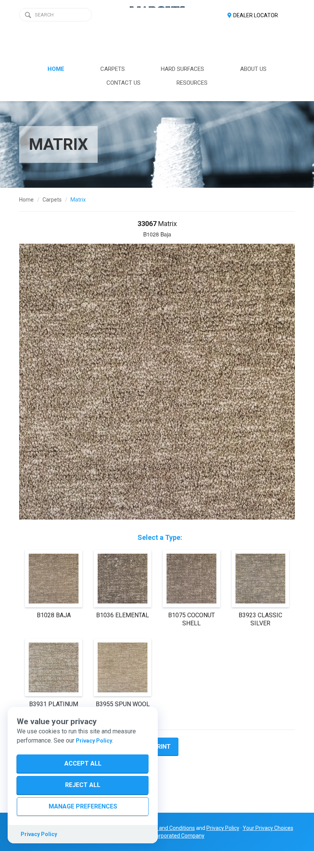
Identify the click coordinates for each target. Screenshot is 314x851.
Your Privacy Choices (268, 828)
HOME (55, 69)
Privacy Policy (94, 741)
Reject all (82, 785)
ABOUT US (253, 69)
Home (26, 200)
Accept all (82, 763)
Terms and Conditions (168, 828)
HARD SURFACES (182, 69)
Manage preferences (83, 806)
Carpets (52, 200)
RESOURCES (192, 82)
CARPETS (112, 69)
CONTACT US (123, 82)
